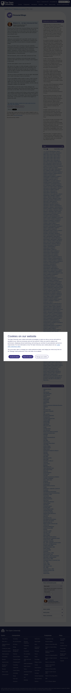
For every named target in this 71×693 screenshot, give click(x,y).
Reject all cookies (27, 356)
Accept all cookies (14, 356)
